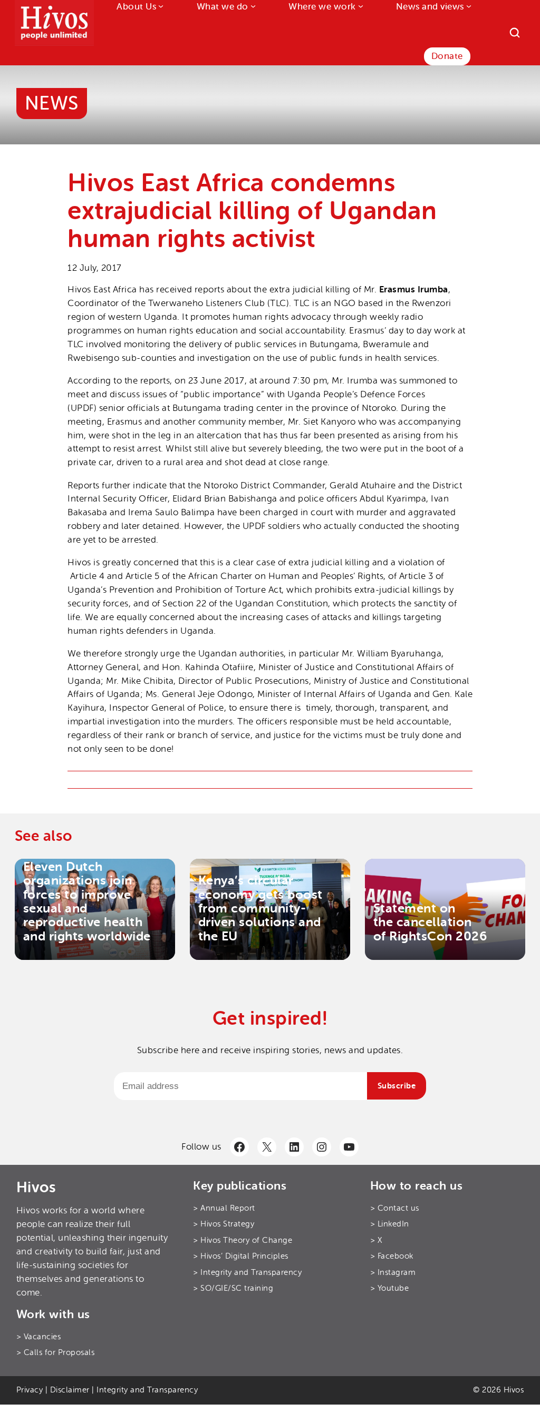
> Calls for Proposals (55, 1352)
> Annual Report (224, 1208)
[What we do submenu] (252, 5)
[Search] (514, 32)
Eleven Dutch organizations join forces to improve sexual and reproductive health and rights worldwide (87, 901)
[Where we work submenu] (359, 5)
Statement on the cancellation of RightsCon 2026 (430, 922)
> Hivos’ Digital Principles (240, 1256)
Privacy (29, 1390)
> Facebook (391, 1256)
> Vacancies (38, 1336)
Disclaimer (70, 1390)
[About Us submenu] (159, 5)
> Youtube (389, 1288)
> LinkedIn (389, 1224)
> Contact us (394, 1208)
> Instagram (393, 1272)
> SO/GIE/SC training (233, 1288)
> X (376, 1240)
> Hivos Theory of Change (242, 1240)
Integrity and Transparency (147, 1390)
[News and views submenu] (467, 5)
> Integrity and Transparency (247, 1272)
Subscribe (397, 1086)
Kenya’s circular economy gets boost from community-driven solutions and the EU (260, 908)
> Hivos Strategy (223, 1224)
